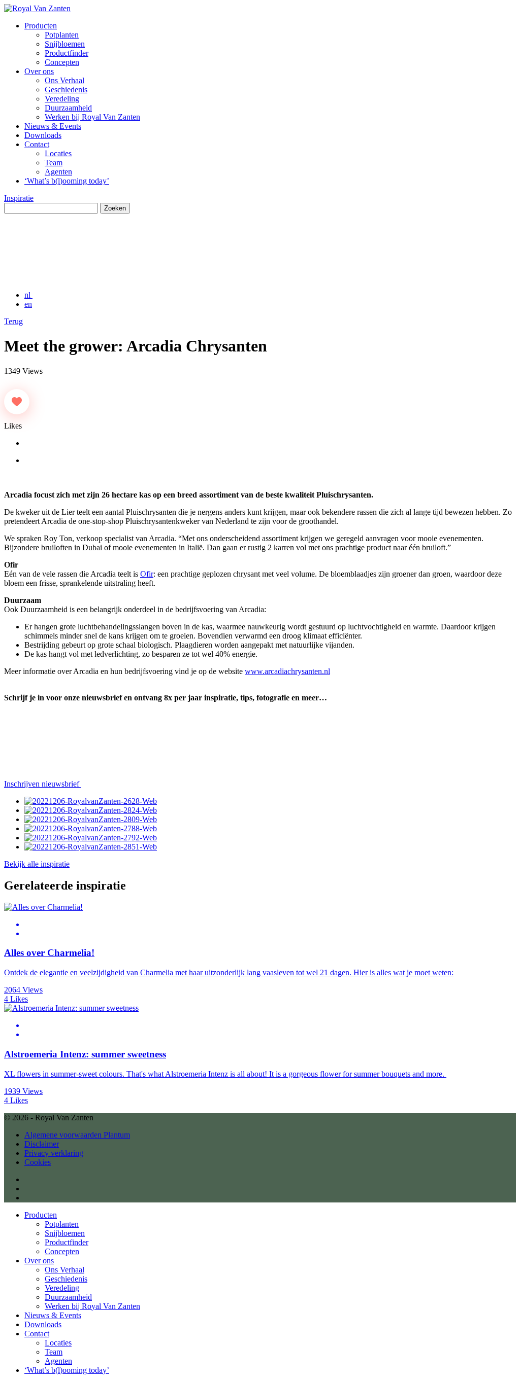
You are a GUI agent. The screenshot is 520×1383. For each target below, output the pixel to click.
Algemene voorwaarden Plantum (77, 1134)
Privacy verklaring (53, 1153)
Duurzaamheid (68, 107)
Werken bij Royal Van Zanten (92, 117)
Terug (13, 321)
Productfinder (66, 53)
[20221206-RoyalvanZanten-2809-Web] (90, 819)
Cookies (37, 1162)
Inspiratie (19, 198)
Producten (40, 25)
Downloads (42, 135)
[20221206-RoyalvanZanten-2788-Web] (90, 828)
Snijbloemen (65, 44)
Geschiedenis (66, 89)
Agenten (58, 171)
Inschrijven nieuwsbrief (42, 783)
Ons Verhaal (64, 80)
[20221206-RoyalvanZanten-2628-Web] (90, 801)
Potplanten (62, 34)
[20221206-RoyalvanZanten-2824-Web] (90, 810)
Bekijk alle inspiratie (37, 864)
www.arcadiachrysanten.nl (287, 671)
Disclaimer (41, 1144)
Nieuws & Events (52, 126)
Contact (36, 144)
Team (53, 162)
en (28, 304)
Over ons (39, 71)
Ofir (146, 574)
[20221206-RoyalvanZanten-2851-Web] (90, 846)
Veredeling (62, 98)
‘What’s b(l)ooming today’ (66, 180)
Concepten (62, 62)
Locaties (58, 153)
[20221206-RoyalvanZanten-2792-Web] (90, 837)
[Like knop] (16, 401)
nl (28, 295)
